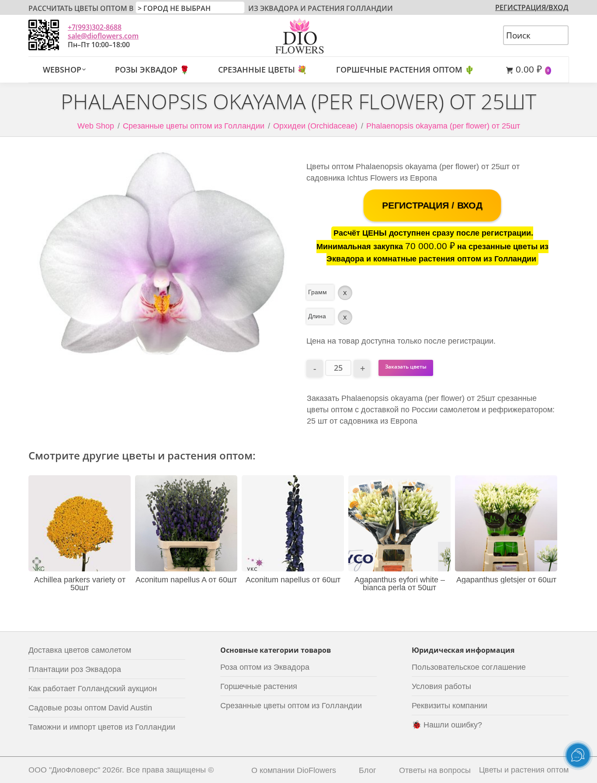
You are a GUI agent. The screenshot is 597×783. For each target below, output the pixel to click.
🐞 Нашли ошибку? (447, 724)
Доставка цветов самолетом (79, 650)
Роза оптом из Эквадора (264, 667)
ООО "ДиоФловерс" (64, 770)
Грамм (317, 292)
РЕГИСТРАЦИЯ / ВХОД (432, 205)
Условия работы (441, 686)
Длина (317, 316)
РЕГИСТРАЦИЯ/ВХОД (532, 7)
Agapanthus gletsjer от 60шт (506, 580)
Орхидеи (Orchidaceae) (315, 126)
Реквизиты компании (449, 705)
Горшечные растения (258, 686)
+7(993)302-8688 (94, 27)
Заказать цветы (406, 366)
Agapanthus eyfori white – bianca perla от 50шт (399, 584)
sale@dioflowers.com (103, 36)
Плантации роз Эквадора (74, 669)
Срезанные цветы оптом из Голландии (193, 126)
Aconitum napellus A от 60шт (186, 580)
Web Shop (95, 126)
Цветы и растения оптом (524, 770)
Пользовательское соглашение (469, 667)
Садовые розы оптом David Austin (90, 707)
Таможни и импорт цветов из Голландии (101, 727)
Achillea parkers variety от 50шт (79, 584)
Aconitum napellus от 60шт (293, 580)
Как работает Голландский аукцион (92, 688)
